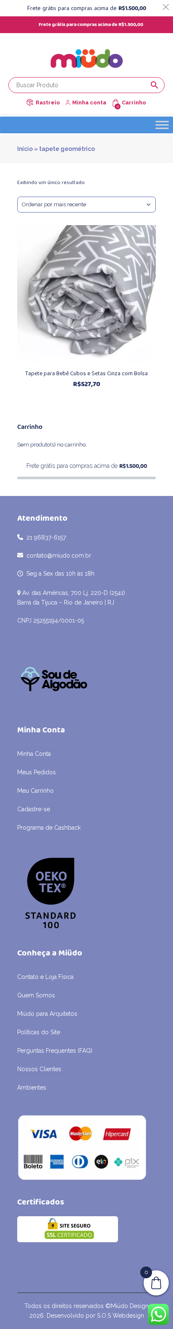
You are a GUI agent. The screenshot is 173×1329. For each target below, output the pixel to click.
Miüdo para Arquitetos (47, 1013)
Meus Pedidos (36, 772)
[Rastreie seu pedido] (30, 102)
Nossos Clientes (39, 1069)
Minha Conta (34, 753)
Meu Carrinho (35, 790)
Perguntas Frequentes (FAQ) (54, 1050)
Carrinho (134, 102)
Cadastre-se (33, 809)
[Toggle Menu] (162, 125)
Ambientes (31, 1087)
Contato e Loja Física (45, 976)
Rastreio (48, 102)
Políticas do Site (38, 1032)
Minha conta (89, 102)
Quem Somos (36, 995)
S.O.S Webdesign (120, 1315)
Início (25, 148)
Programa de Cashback (49, 827)
